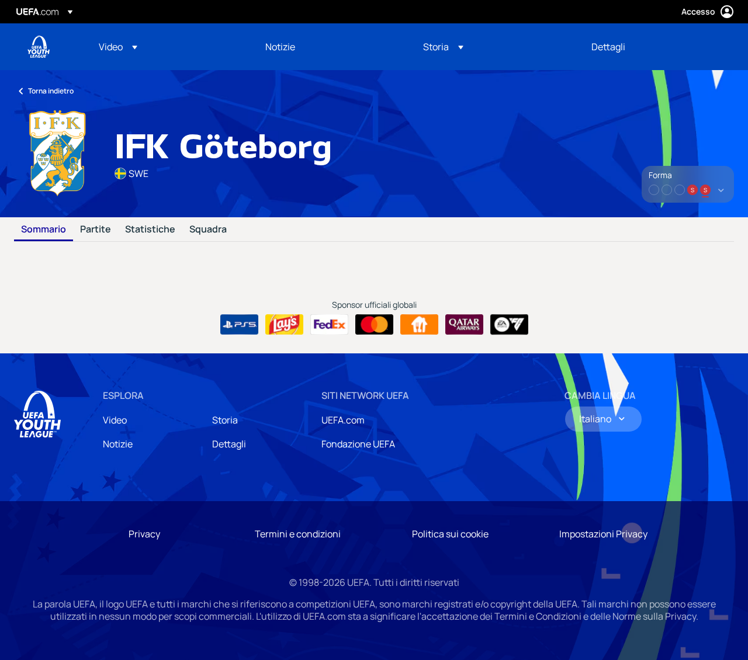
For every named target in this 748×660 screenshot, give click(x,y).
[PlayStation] (239, 324)
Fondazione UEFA (358, 443)
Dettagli (229, 443)
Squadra (208, 229)
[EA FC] (509, 324)
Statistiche (150, 229)
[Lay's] (284, 324)
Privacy (144, 533)
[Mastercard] (374, 324)
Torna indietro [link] (51, 91)
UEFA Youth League (38, 47)
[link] (280, 47)
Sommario (43, 229)
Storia (225, 420)
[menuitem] (167, 47)
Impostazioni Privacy (603, 533)
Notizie (118, 443)
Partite (95, 229)
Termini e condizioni (298, 533)
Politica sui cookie (450, 533)
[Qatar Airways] (464, 324)
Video (115, 420)
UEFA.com (343, 420)
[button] (118, 47)
